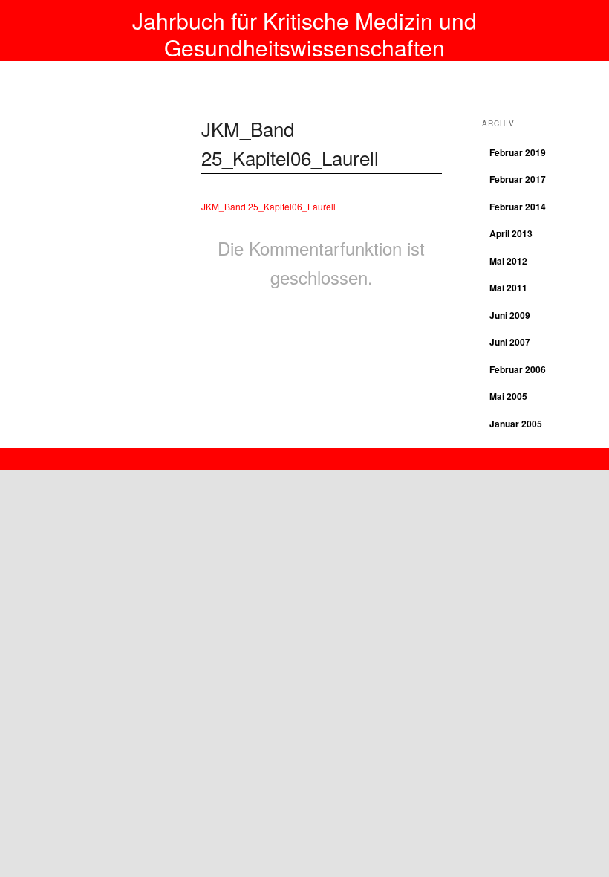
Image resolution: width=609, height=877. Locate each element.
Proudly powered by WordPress (304, 455)
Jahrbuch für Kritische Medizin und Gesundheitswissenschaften (304, 33)
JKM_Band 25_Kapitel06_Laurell (268, 206)
